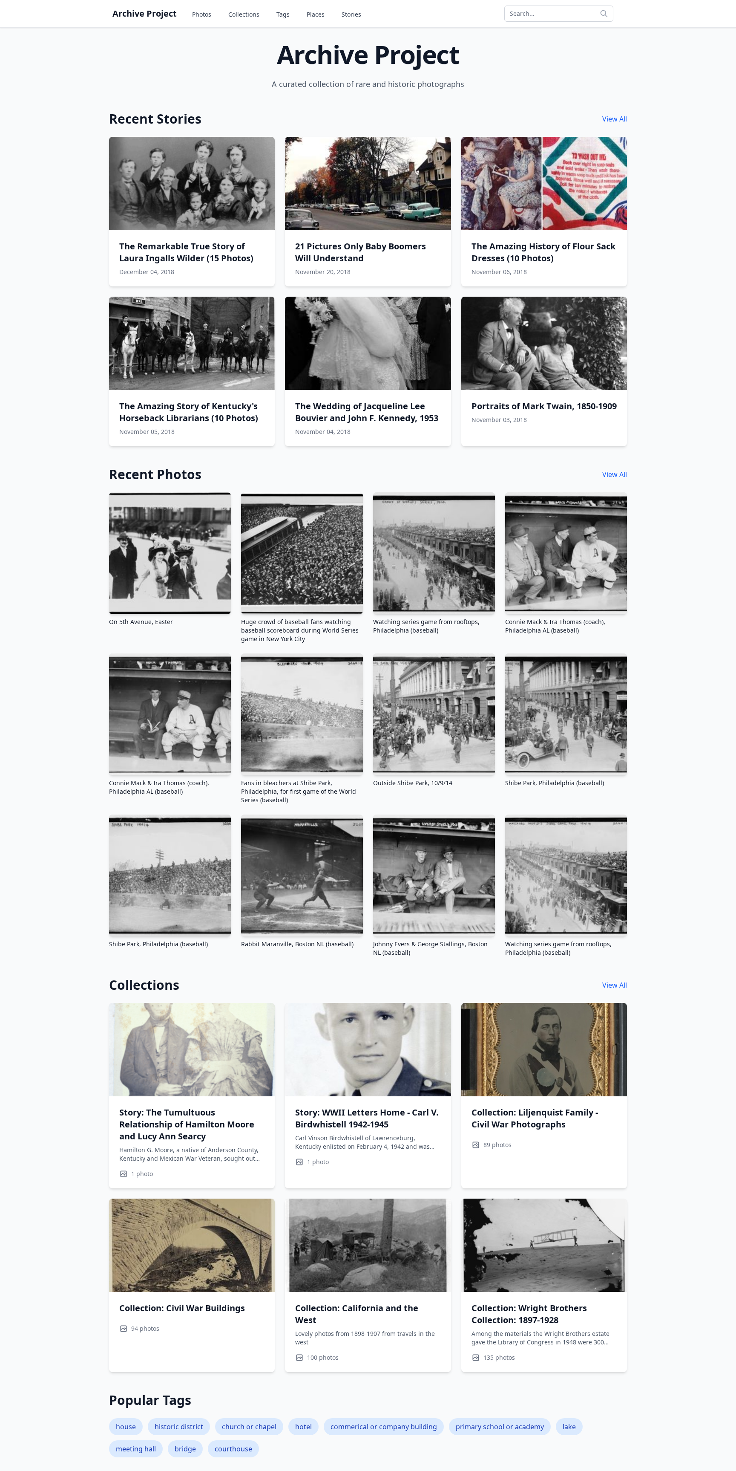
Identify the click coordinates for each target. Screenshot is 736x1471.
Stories (351, 14)
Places (316, 14)
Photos (201, 14)
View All (614, 119)
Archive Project (144, 13)
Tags (283, 14)
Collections (243, 14)
